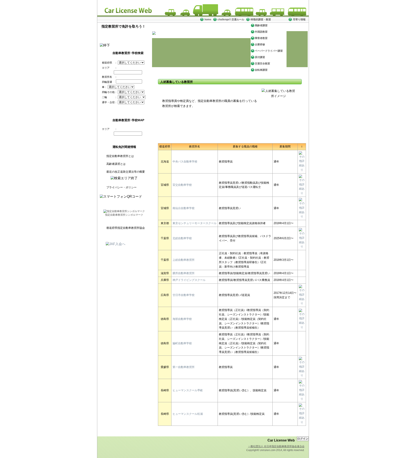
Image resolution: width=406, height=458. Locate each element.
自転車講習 (261, 69)
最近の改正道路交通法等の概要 (125, 171)
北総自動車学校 (182, 238)
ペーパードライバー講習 (269, 50)
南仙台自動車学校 (184, 208)
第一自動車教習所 (184, 367)
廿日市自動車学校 (184, 295)
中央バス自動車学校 (185, 161)
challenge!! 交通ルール (231, 19)
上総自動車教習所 (184, 259)
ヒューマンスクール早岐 (188, 390)
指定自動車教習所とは (120, 156)
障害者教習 (261, 38)
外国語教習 (261, 31)
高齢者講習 (261, 25)
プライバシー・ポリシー (121, 187)
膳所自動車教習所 (184, 273)
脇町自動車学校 (182, 343)
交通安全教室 (262, 63)
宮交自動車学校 (182, 184)
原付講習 (260, 57)
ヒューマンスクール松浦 (188, 413)
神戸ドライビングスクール (189, 280)
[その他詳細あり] (302, 169)
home (207, 19)
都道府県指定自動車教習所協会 (125, 227)
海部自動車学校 (182, 319)
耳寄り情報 (299, 19)
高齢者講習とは (116, 163)
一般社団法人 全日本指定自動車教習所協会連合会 (276, 446)
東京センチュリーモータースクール (195, 223)
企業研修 (260, 44)
